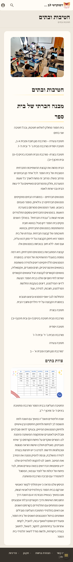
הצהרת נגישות (42, 553)
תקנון (26, 553)
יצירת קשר (62, 553)
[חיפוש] (11, 5)
